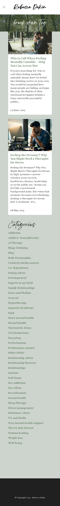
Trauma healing (18, 433)
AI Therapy (15, 243)
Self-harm (14, 378)
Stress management (21, 408)
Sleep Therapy (17, 403)
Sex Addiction (17, 383)
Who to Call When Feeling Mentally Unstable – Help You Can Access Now (28, 62)
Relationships (17, 368)
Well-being (15, 443)
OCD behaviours (18, 333)
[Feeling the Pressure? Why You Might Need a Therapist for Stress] (30, 135)
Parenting (14, 338)
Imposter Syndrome (21, 308)
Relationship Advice (20, 358)
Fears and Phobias (19, 293)
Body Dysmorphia (19, 258)
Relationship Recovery (22, 363)
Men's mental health (21, 318)
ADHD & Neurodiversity (23, 238)
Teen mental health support (25, 423)
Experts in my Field (20, 283)
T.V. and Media (17, 418)
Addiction (14, 233)
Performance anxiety (21, 348)
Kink (11, 313)
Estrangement (17, 278)
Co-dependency (18, 268)
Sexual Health (17, 398)
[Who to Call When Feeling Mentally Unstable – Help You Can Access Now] (30, 43)
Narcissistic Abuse (19, 328)
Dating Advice (17, 273)
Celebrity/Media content (23, 263)
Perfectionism (17, 343)
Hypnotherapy (17, 303)
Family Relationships (21, 288)
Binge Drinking (18, 248)
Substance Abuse (19, 413)
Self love (13, 373)
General (13, 298)
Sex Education (17, 393)
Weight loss (15, 438)
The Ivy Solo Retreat (20, 428)
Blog (11, 253)
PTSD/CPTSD (16, 353)
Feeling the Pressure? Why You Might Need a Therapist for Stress (29, 158)
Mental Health (17, 323)
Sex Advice (15, 388)
